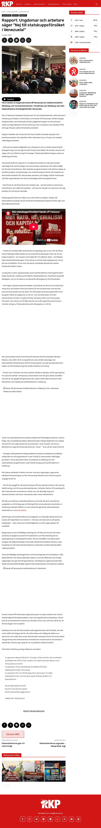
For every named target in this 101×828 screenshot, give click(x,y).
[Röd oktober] (78, 819)
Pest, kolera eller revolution (12, 778)
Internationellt (12, 12)
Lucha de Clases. (20, 510)
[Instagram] (29, 819)
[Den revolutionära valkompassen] (73, 60)
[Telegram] (16, 40)
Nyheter (15, 15)
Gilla (95, 20)
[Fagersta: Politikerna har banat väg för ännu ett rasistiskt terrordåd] (55, 771)
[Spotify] (43, 819)
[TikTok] (57, 819)
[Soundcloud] (36, 819)
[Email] (28, 40)
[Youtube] (71, 819)
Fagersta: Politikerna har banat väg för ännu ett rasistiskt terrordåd (55, 777)
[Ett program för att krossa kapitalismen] (73, 71)
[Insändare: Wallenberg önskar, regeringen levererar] (33, 771)
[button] (96, 4)
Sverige (82, 58)
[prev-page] (3, 786)
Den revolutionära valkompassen (86, 61)
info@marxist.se (56, 813)
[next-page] (7, 786)
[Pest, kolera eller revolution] (12, 771)
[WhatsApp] (22, 40)
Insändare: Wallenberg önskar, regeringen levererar (33, 777)
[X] (10, 40)
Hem (3, 12)
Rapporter (23, 15)
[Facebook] (4, 40)
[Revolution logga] (7, 3)
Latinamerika (24, 12)
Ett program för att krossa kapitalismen (87, 72)
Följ (95, 26)
